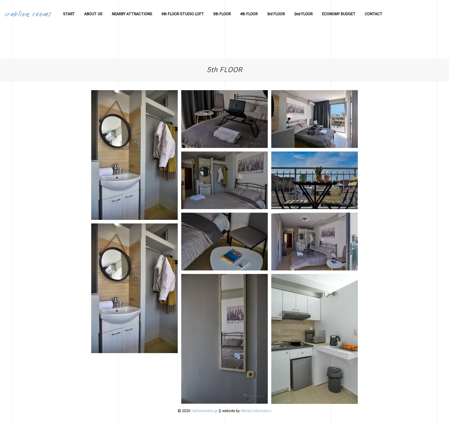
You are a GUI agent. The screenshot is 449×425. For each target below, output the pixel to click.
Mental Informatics (256, 411)
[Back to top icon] (429, 415)
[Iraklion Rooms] (28, 14)
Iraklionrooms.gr (205, 411)
